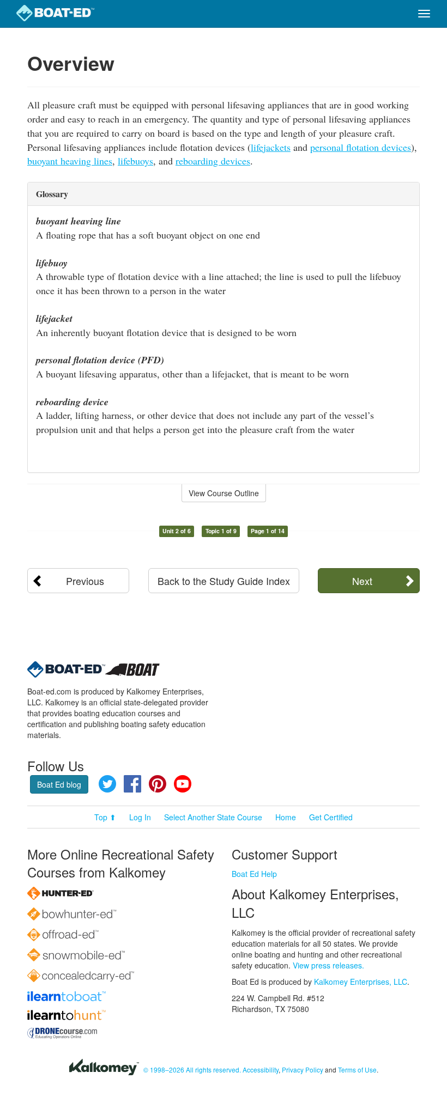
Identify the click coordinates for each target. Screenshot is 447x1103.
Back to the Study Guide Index (224, 581)
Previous (85, 581)
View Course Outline (224, 492)
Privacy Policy (302, 1069)
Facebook (132, 784)
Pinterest (157, 784)
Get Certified (331, 817)
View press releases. (328, 965)
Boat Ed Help (254, 873)
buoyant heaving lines (69, 160)
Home (285, 817)
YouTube (182, 784)
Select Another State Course (213, 817)
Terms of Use (357, 1069)
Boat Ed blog (59, 784)
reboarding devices (213, 160)
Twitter (107, 784)
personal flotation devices (360, 147)
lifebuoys (135, 160)
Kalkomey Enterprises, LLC (360, 981)
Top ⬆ (105, 817)
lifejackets (271, 147)
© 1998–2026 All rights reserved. (192, 1069)
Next (362, 581)
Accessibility (261, 1069)
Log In (140, 817)
